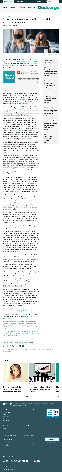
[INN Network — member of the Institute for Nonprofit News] (52, 413)
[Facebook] (23, 346)
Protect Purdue (18, 130)
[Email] (7, 346)
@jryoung (16, 322)
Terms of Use (22, 444)
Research (31, 7)
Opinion (12, 7)
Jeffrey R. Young (7, 25)
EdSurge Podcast (8, 326)
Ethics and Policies (8, 419)
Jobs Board (28, 426)
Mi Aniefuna (46, 129)
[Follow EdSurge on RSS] (4, 461)
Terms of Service (13, 466)
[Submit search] (58, 1)
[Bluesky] (13, 346)
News (5, 7)
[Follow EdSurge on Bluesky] (15, 461)
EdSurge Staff (47, 88)
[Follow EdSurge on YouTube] (31, 461)
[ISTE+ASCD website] (19, 1)
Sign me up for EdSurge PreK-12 (12, 435)
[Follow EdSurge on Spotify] (35, 461)
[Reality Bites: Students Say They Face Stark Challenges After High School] (51, 98)
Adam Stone (46, 142)
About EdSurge (7, 412)
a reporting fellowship (28, 331)
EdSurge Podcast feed (24, 311)
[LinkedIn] (20, 346)
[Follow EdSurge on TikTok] (19, 461)
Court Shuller (46, 115)
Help (20, 466)
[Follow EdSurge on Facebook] (27, 461)
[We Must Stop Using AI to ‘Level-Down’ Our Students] (51, 112)
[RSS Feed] (4, 346)
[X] (16, 346)
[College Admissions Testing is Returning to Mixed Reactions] (51, 72)
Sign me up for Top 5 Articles (29, 435)
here (36, 349)
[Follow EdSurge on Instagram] (7, 461)
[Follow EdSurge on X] (11, 461)
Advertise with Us (31, 410)
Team (4, 414)
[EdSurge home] (8, 1)
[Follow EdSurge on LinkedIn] (23, 461)
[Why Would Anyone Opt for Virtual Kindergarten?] (51, 125)
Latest (4, 428)
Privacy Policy (30, 444)
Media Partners (7, 421)
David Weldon (47, 75)
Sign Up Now (52, 439)
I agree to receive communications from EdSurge (16, 447)
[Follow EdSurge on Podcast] (38, 461)
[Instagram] (10, 346)
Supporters (6, 416)
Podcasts (22, 7)
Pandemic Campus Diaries (11, 335)
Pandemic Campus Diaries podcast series (16, 109)
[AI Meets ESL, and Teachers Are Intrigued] (51, 138)
